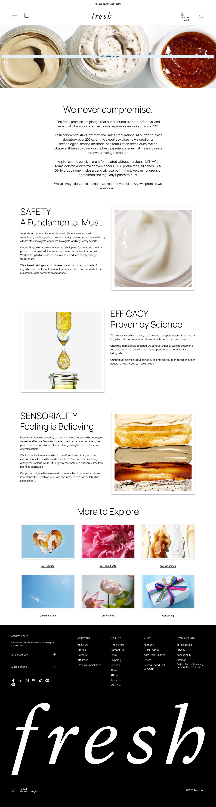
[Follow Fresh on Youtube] (47, 680)
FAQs (114, 655)
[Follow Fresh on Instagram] (27, 680)
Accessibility (184, 655)
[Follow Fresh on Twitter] (20, 680)
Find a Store (117, 644)
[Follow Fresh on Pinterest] (34, 680)
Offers (147, 660)
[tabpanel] (108, 4)
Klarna (114, 670)
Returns (115, 665)
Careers (82, 655)
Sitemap (181, 660)
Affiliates (82, 660)
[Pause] (201, 4)
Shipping (116, 660)
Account (149, 644)
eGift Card (116, 685)
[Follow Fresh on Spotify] (13, 684)
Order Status (151, 650)
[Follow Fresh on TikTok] (40, 680)
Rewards (116, 680)
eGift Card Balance (154, 655)
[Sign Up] (54, 654)
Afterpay (116, 675)
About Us (82, 644)
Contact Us (117, 650)
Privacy (181, 650)
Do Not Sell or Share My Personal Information (190, 666)
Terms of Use (184, 644)
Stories (81, 650)
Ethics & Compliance (89, 665)
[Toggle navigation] (14, 16)
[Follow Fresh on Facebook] (13, 680)
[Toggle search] (26, 16)
